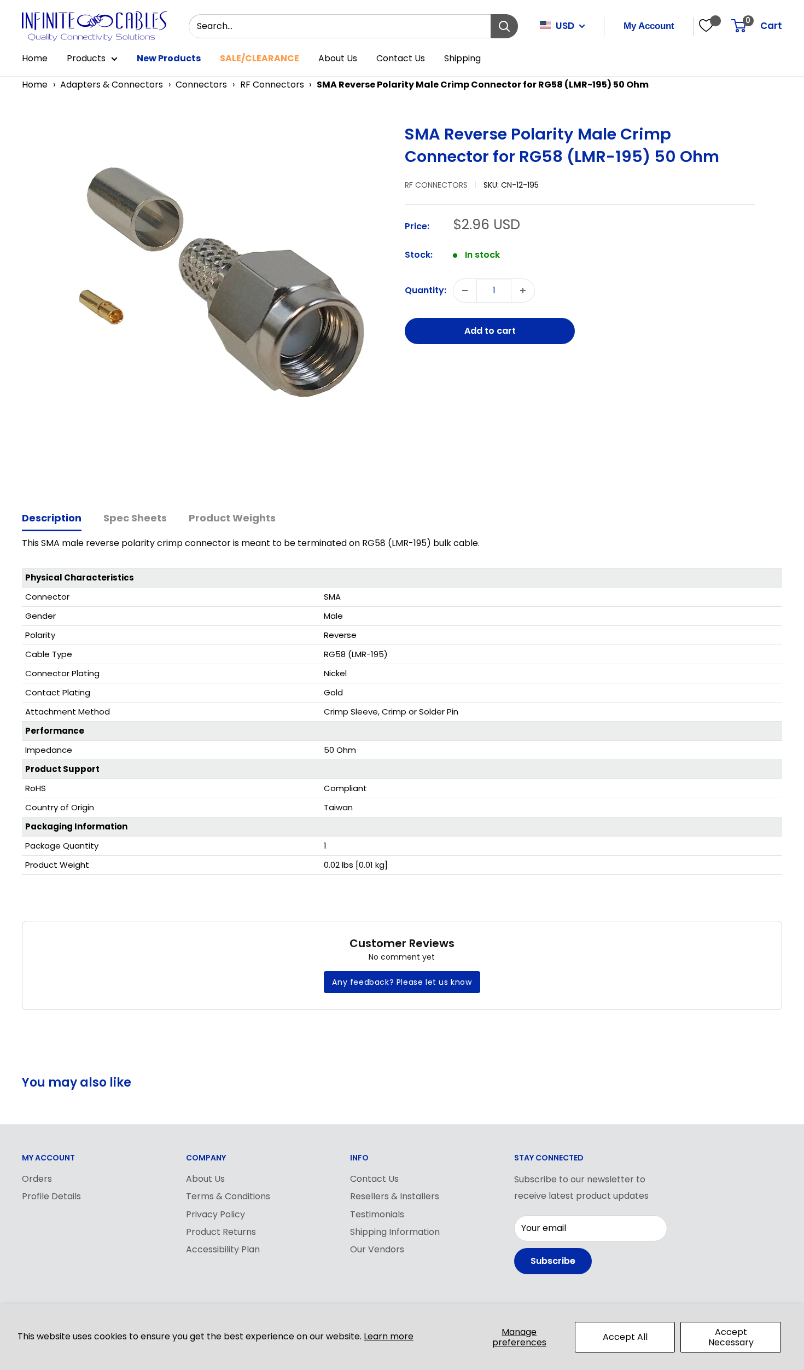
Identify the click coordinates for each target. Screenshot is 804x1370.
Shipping (462, 58)
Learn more (388, 1336)
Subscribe (553, 1261)
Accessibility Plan (223, 1249)
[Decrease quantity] (464, 290)
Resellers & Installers (394, 1196)
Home (35, 58)
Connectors (201, 84)
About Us (337, 58)
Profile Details (51, 1196)
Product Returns (221, 1232)
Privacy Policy (215, 1214)
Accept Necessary (731, 1337)
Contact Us (400, 58)
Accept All (625, 1337)
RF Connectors (272, 84)
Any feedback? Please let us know (401, 982)
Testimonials (377, 1214)
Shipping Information (395, 1232)
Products (86, 58)
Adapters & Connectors (111, 84)
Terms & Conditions (228, 1196)
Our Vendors (377, 1249)
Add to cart (490, 330)
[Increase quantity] (522, 290)
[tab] (51, 519)
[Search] (504, 26)
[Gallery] (208, 304)
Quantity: (425, 290)
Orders (37, 1178)
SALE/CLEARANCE (259, 58)
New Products (169, 58)
